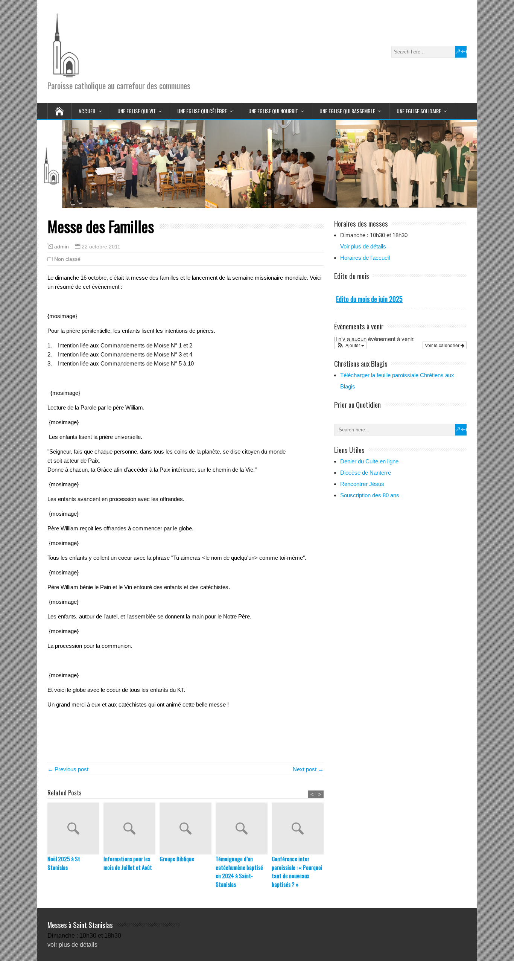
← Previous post (67, 769)
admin (61, 247)
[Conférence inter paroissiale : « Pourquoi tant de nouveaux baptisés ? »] (300, 828)
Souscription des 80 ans (369, 495)
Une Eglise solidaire (419, 111)
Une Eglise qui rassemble (347, 111)
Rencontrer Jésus (362, 484)
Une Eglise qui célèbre (202, 111)
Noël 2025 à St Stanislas (63, 862)
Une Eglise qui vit (136, 111)
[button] (350, 345)
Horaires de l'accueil (365, 257)
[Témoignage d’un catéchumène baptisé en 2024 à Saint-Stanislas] (244, 828)
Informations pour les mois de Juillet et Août (127, 862)
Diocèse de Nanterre (365, 472)
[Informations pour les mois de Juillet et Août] (131, 828)
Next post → (308, 769)
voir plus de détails (72, 944)
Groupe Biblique (177, 858)
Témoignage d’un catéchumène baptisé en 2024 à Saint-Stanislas (239, 871)
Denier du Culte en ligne (369, 461)
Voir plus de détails (363, 246)
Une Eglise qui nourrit (273, 111)
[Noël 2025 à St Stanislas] (75, 828)
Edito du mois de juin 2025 (369, 299)
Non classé (67, 259)
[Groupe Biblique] (188, 828)
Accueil (87, 111)
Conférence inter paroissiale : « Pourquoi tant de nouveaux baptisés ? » (297, 871)
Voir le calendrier (443, 345)
